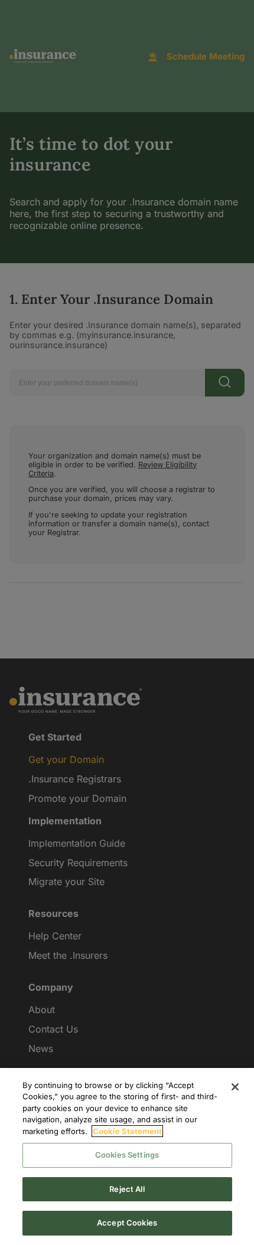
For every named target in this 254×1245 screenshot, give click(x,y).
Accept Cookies (127, 1222)
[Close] (235, 1087)
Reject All (126, 1189)
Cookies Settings (127, 1154)
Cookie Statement (127, 1131)
